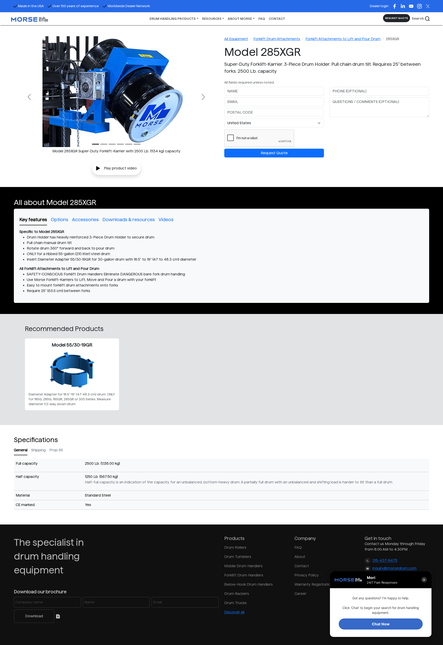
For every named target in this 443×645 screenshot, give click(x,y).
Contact (301, 566)
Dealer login (379, 6)
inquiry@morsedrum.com (394, 568)
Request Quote (274, 153)
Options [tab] (59, 219)
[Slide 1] (103, 144)
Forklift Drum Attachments (276, 39)
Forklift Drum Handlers (243, 575)
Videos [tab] (166, 219)
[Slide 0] (95, 144)
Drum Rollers (235, 547)
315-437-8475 (384, 561)
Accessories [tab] (85, 219)
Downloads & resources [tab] (128, 219)
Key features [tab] (33, 219)
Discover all (234, 612)
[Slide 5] (137, 144)
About (299, 557)
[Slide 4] (128, 144)
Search (418, 18)
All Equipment (236, 39)
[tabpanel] (221, 261)
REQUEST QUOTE (396, 18)
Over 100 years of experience (75, 6)
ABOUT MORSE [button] (240, 19)
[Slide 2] (112, 144)
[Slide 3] (120, 144)
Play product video (120, 168)
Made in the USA (31, 6)
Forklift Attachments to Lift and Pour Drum (342, 39)
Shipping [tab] (38, 450)
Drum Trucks (235, 603)
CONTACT (277, 19)
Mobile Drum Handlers (243, 566)
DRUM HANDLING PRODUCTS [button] (173, 19)
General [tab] (20, 450)
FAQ (261, 19)
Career (300, 594)
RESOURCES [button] (212, 19)
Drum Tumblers (237, 557)
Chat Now (381, 624)
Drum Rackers (236, 594)
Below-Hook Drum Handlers (248, 584)
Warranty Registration (313, 584)
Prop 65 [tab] (56, 450)
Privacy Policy (306, 575)
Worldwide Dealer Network (129, 6)
